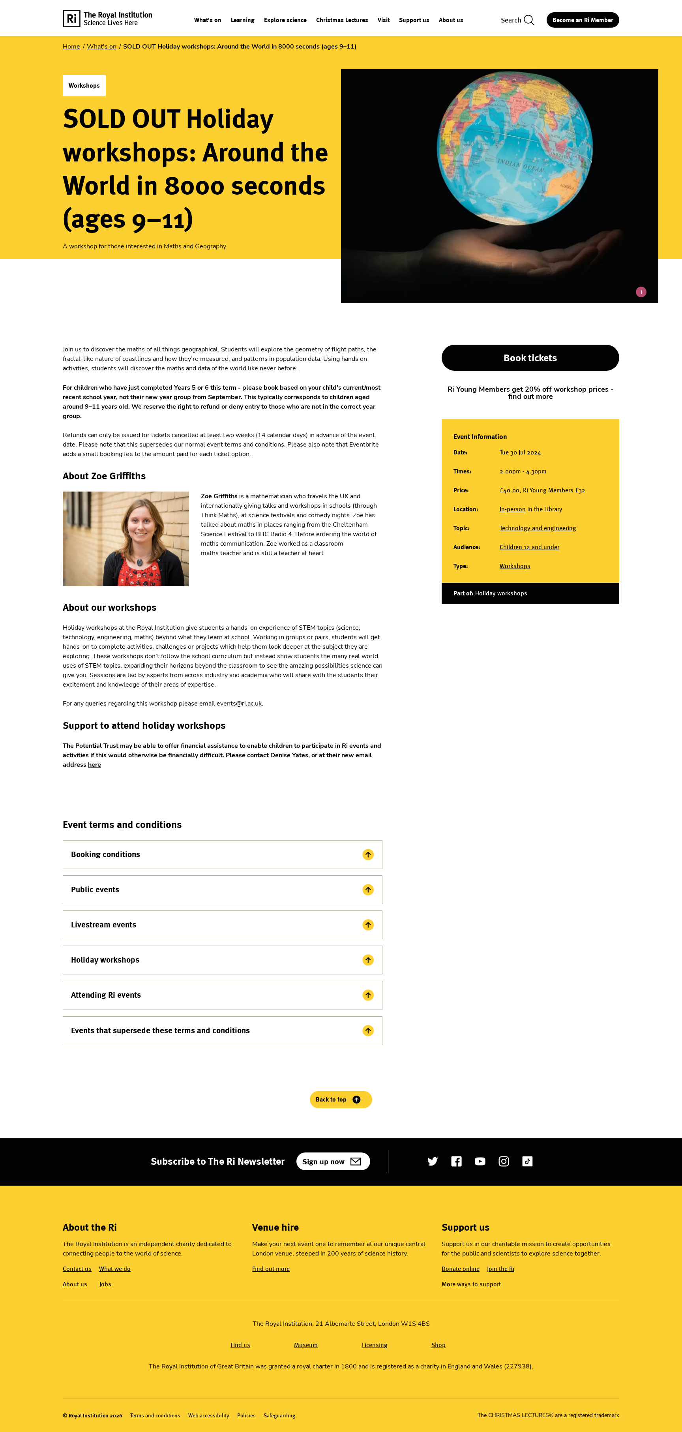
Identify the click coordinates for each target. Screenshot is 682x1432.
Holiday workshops (501, 593)
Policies (246, 1416)
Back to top (331, 1099)
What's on (207, 20)
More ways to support (471, 1284)
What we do (115, 1268)
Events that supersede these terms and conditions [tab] (160, 1030)
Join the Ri (500, 1268)
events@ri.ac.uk (239, 703)
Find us (240, 1345)
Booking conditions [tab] (105, 854)
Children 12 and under (529, 547)
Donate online (461, 1268)
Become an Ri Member (583, 20)
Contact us (77, 1268)
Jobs (105, 1284)
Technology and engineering (538, 528)
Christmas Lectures (342, 20)
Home (71, 46)
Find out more (271, 1268)
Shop (438, 1345)
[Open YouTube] (480, 1161)
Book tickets (530, 358)
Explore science (285, 20)
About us (451, 20)
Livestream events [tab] (103, 924)
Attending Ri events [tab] (106, 995)
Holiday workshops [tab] (105, 960)
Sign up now (323, 1161)
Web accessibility (208, 1416)
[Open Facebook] (456, 1161)
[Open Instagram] (504, 1161)
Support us (414, 20)
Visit (384, 20)
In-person (513, 509)
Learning (243, 20)
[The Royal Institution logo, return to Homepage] (114, 20)
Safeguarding (279, 1416)
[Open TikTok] (527, 1161)
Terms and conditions (155, 1416)
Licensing (375, 1345)
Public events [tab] (95, 889)
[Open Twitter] (433, 1161)
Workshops (515, 566)
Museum (306, 1345)
